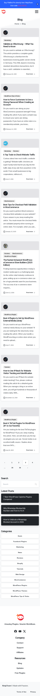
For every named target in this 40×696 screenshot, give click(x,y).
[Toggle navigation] (36, 11)
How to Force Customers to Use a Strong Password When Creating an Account (18, 102)
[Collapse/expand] (37, 4)
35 (12, 468)
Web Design (20, 574)
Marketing (20, 547)
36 (20, 468)
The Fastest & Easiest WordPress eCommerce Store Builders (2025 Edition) (17, 262)
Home (17, 24)
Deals (20, 536)
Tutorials (20, 569)
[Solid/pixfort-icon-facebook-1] (15, 631)
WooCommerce (20, 580)
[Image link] (20, 617)
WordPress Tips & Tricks (20, 596)
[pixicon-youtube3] (20, 631)
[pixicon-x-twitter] (24, 631)
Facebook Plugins (20, 541)
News (20, 552)
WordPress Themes (20, 591)
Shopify (20, 563)
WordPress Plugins (20, 585)
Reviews (20, 558)
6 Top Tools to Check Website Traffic (19, 155)
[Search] (36, 484)
